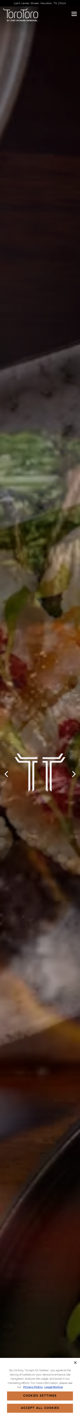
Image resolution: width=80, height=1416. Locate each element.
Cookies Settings (40, 1395)
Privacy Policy (33, 1387)
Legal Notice (53, 1387)
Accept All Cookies (40, 1408)
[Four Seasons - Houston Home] (21, 14)
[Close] (75, 1362)
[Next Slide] (74, 774)
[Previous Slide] (6, 774)
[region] (40, 1387)
